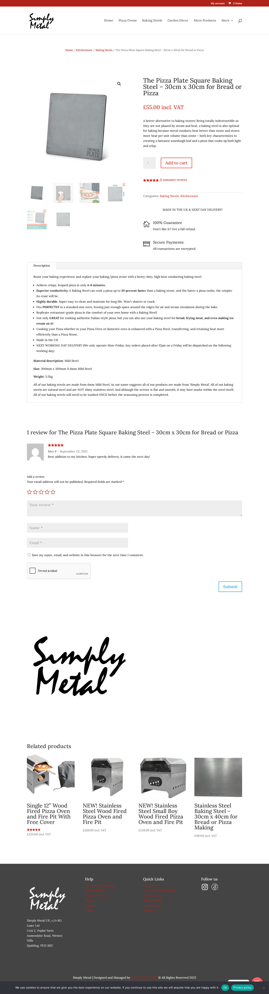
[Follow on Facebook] (214, 889)
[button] (119, 84)
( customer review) (173, 180)
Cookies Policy (95, 895)
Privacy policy (242, 987)
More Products (205, 20)
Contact (90, 905)
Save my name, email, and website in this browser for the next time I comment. (88, 555)
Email (89, 910)
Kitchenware (84, 50)
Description (41, 265)
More (225, 20)
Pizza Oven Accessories (159, 890)
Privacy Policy (94, 890)
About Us (149, 910)
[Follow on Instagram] (206, 889)
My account (218, 3)
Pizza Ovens (128, 20)
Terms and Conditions (100, 885)
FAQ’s (89, 900)
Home (108, 20)
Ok (225, 987)
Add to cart (176, 162)
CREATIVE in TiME (144, 977)
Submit (230, 586)
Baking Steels (152, 20)
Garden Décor (177, 20)
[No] (264, 988)
